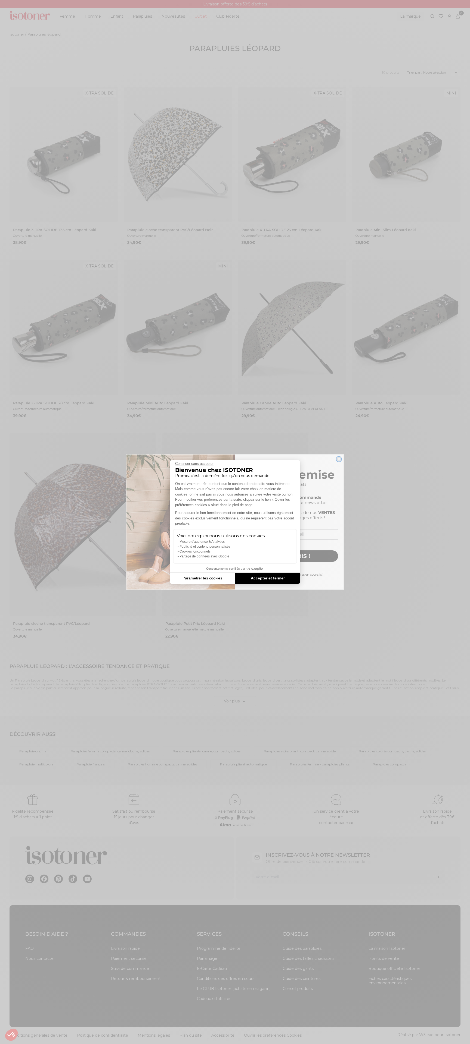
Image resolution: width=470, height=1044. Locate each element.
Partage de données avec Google (204, 556)
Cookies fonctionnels (195, 551)
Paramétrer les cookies (202, 578)
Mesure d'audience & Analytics (202, 542)
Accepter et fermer (268, 578)
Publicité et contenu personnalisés (205, 546)
